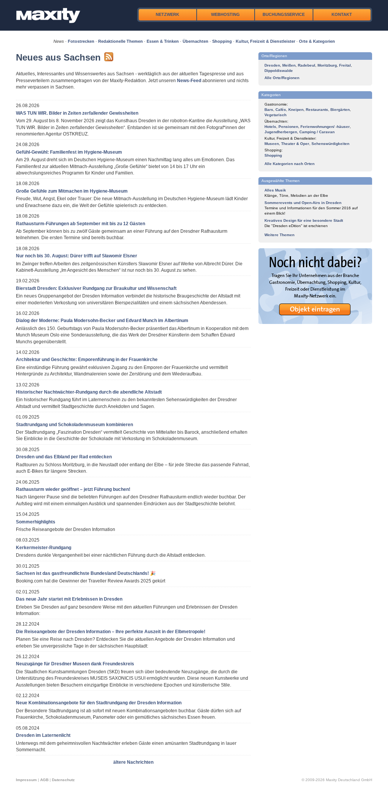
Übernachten (195, 41)
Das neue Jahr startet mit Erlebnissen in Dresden (69, 599)
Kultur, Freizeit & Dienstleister (265, 41)
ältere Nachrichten (133, 762)
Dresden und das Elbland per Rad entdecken (64, 456)
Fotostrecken (81, 41)
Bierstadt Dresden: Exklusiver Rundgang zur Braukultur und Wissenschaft (96, 288)
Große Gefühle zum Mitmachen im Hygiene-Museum (72, 191)
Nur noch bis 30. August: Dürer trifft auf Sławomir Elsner (76, 255)
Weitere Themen (279, 235)
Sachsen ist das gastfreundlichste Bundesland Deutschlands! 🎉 (86, 573)
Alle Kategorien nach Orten (289, 164)
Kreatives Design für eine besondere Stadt (303, 220)
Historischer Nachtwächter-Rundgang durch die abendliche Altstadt (89, 392)
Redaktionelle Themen (120, 41)
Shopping (222, 41)
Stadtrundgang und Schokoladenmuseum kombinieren (74, 424)
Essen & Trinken (163, 41)
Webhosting (225, 14)
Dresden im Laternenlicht (43, 735)
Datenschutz (63, 780)
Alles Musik (275, 190)
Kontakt (342, 14)
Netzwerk (167, 14)
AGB (44, 780)
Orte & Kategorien (317, 41)
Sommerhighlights (35, 522)
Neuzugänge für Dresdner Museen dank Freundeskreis (75, 663)
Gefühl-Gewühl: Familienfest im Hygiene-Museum (69, 152)
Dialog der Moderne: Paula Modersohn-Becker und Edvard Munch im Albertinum (102, 320)
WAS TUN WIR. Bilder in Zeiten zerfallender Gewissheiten (77, 113)
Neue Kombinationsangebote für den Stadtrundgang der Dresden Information (98, 702)
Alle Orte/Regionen (281, 78)
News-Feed (189, 80)
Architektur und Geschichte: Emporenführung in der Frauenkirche (87, 359)
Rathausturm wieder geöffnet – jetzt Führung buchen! (73, 489)
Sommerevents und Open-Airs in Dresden (302, 203)
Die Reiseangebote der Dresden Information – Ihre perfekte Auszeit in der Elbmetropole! (110, 631)
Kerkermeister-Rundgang (43, 547)
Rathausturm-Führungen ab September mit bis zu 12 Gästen (80, 223)
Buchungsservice (284, 14)
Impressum (26, 780)
